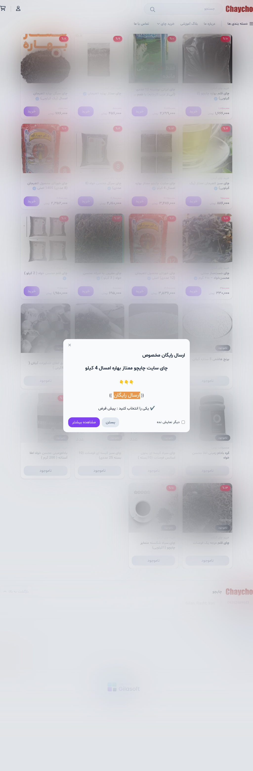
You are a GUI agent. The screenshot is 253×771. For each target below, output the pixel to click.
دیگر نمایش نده (168, 422)
